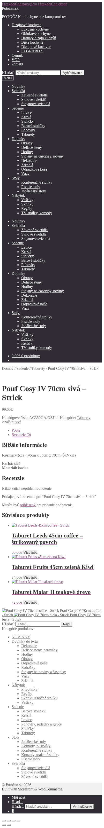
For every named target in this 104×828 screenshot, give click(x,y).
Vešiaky (27, 200)
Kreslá (26, 117)
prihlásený (28, 505)
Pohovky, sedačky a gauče (41, 724)
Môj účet (18, 797)
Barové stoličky (33, 126)
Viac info (30, 552)
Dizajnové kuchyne (26, 25)
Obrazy (27, 143)
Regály (26, 208)
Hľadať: (8, 73)
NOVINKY (21, 637)
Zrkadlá (27, 165)
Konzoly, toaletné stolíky (40, 755)
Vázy (25, 174)
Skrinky (27, 204)
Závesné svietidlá (34, 95)
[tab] (57, 430)
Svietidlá (18, 91)
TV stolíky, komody (36, 213)
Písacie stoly (30, 187)
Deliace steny (31, 147)
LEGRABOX (32, 51)
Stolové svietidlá (33, 99)
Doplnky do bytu (25, 641)
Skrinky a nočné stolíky (39, 698)
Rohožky (28, 667)
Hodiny (27, 152)
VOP (16, 60)
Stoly (16, 178)
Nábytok (18, 195)
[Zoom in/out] (18, 820)
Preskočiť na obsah (52, 4)
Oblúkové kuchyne (36, 34)
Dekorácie (29, 160)
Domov (8, 368)
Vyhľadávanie (72, 73)
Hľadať (17, 802)
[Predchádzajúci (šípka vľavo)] (4, 825)
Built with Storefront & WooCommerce (32, 789)
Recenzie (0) (21, 435)
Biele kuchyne (32, 42)
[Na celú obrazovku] (13, 820)
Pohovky (28, 130)
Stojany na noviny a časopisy (43, 672)
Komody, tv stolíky (36, 746)
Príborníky (29, 689)
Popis (16, 430)
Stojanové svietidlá (35, 104)
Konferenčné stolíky (36, 182)
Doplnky (18, 139)
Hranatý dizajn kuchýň (38, 38)
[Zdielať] (9, 820)
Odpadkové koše (34, 169)
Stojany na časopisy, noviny (42, 156)
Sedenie (18, 108)
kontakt (17, 64)
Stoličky (27, 121)
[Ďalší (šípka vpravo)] (9, 825)
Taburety (28, 134)
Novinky (18, 86)
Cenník (17, 55)
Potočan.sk (10, 8)
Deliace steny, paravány (39, 650)
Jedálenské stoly (33, 191)
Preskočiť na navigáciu (19, 4)
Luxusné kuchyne (35, 29)
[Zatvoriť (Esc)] (4, 820)
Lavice (26, 112)
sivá (18, 422)
